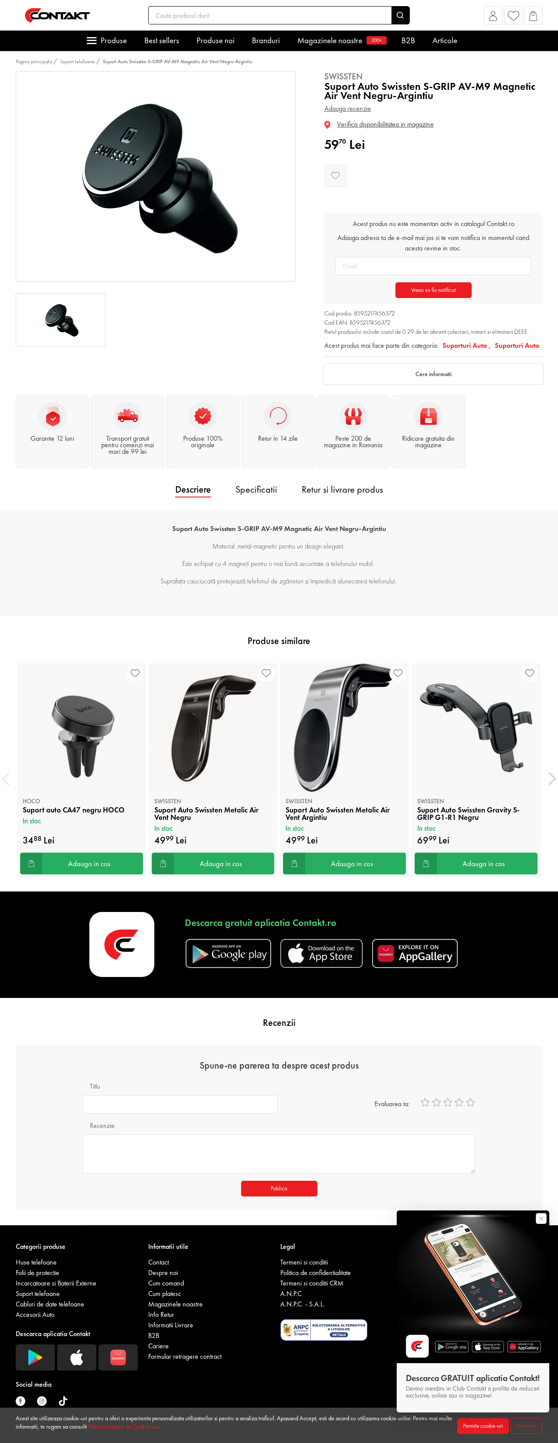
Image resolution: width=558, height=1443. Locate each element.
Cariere (158, 1345)
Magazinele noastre (339, 40)
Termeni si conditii (304, 1262)
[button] (493, 17)
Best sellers (161, 40)
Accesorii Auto (35, 1314)
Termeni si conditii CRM (312, 1283)
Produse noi (216, 40)
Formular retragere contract (184, 1356)
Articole (444, 40)
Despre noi (163, 1272)
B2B (408, 40)
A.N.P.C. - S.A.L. (302, 1304)
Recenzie (102, 1125)
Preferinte (526, 1425)
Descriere (193, 489)
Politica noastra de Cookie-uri (123, 1426)
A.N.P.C (291, 1293)
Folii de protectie (37, 1272)
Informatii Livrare (170, 1325)
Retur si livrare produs (342, 489)
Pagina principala (34, 61)
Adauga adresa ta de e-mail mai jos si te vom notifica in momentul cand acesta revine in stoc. (433, 243)
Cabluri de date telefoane (50, 1304)
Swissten (343, 76)
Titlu (95, 1086)
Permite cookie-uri (483, 1425)
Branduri (266, 40)
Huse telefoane (36, 1262)
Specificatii (256, 489)
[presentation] (6, 778)
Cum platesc (164, 1293)
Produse (114, 40)
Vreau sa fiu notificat (433, 290)
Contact (158, 1262)
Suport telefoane (77, 61)
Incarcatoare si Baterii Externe (56, 1283)
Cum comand (166, 1283)
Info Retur (161, 1314)
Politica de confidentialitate (315, 1272)
